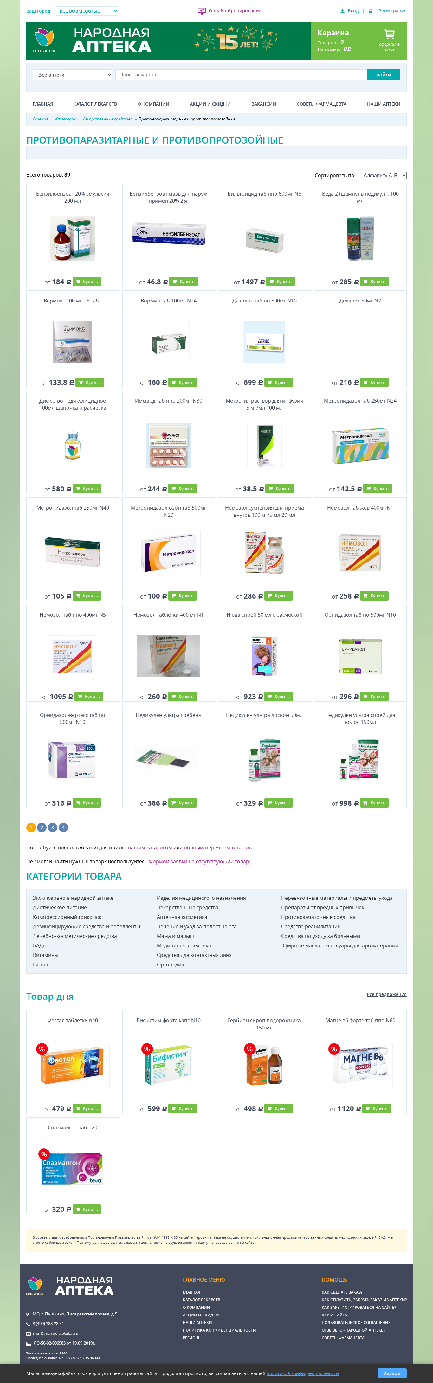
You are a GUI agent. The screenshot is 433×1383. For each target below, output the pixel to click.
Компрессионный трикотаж (67, 916)
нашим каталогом (150, 847)
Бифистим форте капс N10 (169, 1020)
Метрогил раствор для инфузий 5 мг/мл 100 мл (264, 404)
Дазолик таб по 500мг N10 (264, 300)
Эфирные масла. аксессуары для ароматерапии (339, 945)
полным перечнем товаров (218, 847)
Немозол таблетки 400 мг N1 (168, 614)
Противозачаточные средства (318, 916)
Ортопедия (170, 964)
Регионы (192, 1338)
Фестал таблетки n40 (72, 1020)
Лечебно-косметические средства (75, 935)
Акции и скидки (210, 104)
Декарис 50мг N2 (360, 300)
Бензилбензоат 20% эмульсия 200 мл (72, 197)
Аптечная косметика (182, 916)
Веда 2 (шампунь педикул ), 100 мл (360, 197)
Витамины (45, 955)
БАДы (40, 945)
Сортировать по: (336, 175)
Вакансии (263, 104)
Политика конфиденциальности (219, 1330)
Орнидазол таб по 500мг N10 (360, 614)
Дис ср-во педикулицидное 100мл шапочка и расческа (72, 404)
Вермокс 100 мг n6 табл (73, 300)
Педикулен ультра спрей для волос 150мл (360, 718)
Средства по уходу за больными (320, 935)
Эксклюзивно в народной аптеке (73, 897)
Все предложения (387, 994)
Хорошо (392, 1373)
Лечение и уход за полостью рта (197, 926)
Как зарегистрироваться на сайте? (359, 1307)
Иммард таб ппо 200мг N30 (168, 400)
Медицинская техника (184, 945)
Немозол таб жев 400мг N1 (360, 507)
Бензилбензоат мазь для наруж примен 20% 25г (168, 197)
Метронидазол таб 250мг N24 (360, 400)
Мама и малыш (175, 935)
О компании (153, 104)
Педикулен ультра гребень (168, 714)
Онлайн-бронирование (235, 11)
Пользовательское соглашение (356, 1322)
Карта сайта (334, 1315)
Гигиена (43, 964)
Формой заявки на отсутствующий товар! (199, 861)
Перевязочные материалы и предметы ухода (337, 897)
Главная (43, 104)
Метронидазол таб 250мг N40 (72, 507)
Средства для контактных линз (194, 955)
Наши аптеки (383, 104)
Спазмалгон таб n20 (72, 1127)
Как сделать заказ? (342, 1292)
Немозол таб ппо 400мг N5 (73, 614)
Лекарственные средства (187, 907)
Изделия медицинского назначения (201, 897)
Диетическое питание (60, 907)
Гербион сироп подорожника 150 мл (264, 1024)
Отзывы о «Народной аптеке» (353, 1330)
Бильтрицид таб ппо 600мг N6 (264, 193)
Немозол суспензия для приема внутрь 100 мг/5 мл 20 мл (264, 511)
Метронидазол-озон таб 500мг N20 (168, 511)
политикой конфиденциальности (303, 1373)
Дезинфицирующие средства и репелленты (86, 926)
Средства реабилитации (311, 926)
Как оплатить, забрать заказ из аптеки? (364, 1299)
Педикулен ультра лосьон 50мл (264, 714)
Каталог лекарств (95, 104)
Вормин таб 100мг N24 (169, 300)
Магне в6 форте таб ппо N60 (360, 1020)
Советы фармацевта (321, 104)
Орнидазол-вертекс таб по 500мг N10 (72, 718)
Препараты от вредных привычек (322, 907)
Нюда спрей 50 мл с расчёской (264, 614)
